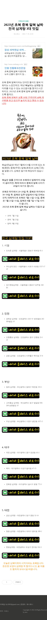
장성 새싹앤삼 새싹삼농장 (15, 50)
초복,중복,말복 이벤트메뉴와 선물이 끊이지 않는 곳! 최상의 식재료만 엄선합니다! (16, 73)
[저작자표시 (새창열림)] (24, 582)
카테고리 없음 (23, 21)
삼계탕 (37, 85)
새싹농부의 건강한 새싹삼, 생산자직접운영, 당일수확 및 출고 (16, 54)
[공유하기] (9, 582)
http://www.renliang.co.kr (14, 64)
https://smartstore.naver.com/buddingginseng (20, 46)
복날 (27, 85)
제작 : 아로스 (4, 611)
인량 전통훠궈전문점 (15, 68)
